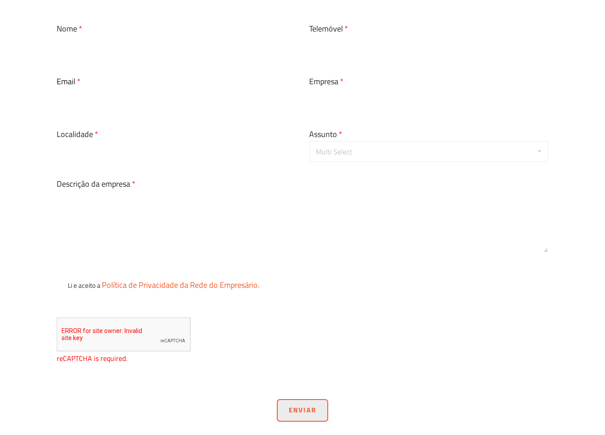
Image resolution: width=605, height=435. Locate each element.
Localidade (77, 134)
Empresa (326, 81)
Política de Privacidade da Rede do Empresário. (181, 285)
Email (69, 81)
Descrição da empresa (96, 183)
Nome (69, 28)
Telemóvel (328, 28)
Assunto (325, 134)
